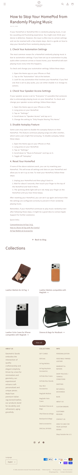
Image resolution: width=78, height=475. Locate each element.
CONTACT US (60, 419)
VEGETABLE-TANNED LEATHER (63, 360)
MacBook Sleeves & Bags (46, 407)
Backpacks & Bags (45, 419)
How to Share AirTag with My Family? (25, 227)
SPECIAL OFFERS (45, 428)
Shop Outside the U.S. (64, 434)
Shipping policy (53, 472)
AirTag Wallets (44, 363)
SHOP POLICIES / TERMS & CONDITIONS (62, 376)
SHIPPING (59, 384)
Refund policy (46, 469)
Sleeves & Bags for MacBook (50, 332)
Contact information (66, 472)
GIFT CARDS (43, 354)
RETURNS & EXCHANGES (60, 390)
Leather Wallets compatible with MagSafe (52, 291)
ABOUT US (60, 402)
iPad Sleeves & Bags (46, 414)
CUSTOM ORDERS (62, 407)
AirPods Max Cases (46, 376)
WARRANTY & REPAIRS (61, 367)
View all (39, 342)
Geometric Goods (23, 469)
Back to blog (40, 239)
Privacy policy (57, 469)
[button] (4, 4)
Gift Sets (42, 359)
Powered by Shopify (34, 469)
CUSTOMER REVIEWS (60, 412)
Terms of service (67, 469)
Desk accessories (45, 424)
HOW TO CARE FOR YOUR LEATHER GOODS (63, 426)
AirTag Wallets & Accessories (21, 231)
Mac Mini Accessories (43, 387)
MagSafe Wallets (45, 393)
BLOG (58, 397)
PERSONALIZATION (63, 354)
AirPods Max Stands (46, 381)
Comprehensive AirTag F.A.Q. (21, 224)
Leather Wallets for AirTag (16, 290)
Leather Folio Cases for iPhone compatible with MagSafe (18, 333)
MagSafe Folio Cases (44, 399)
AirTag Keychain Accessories (45, 369)
